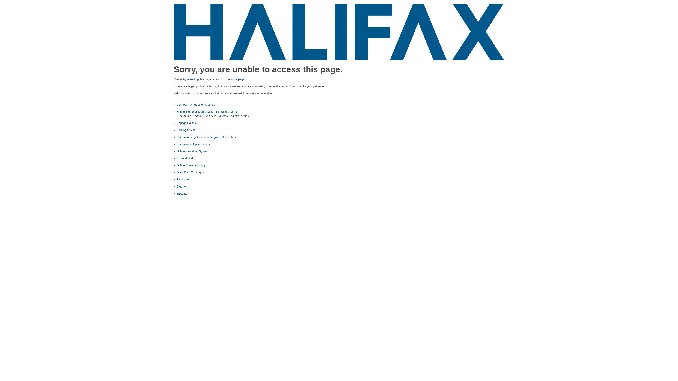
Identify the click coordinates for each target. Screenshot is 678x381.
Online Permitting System (192, 151)
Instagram (183, 193)
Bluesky (182, 186)
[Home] (339, 32)
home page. (237, 79)
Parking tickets (186, 130)
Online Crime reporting (191, 165)
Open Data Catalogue (190, 172)
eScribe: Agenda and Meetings (196, 104)
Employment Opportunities (193, 144)
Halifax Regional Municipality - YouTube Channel (207, 111)
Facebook (183, 179)
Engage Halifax (186, 123)
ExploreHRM (185, 158)
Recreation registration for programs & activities (206, 137)
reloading (193, 79)
